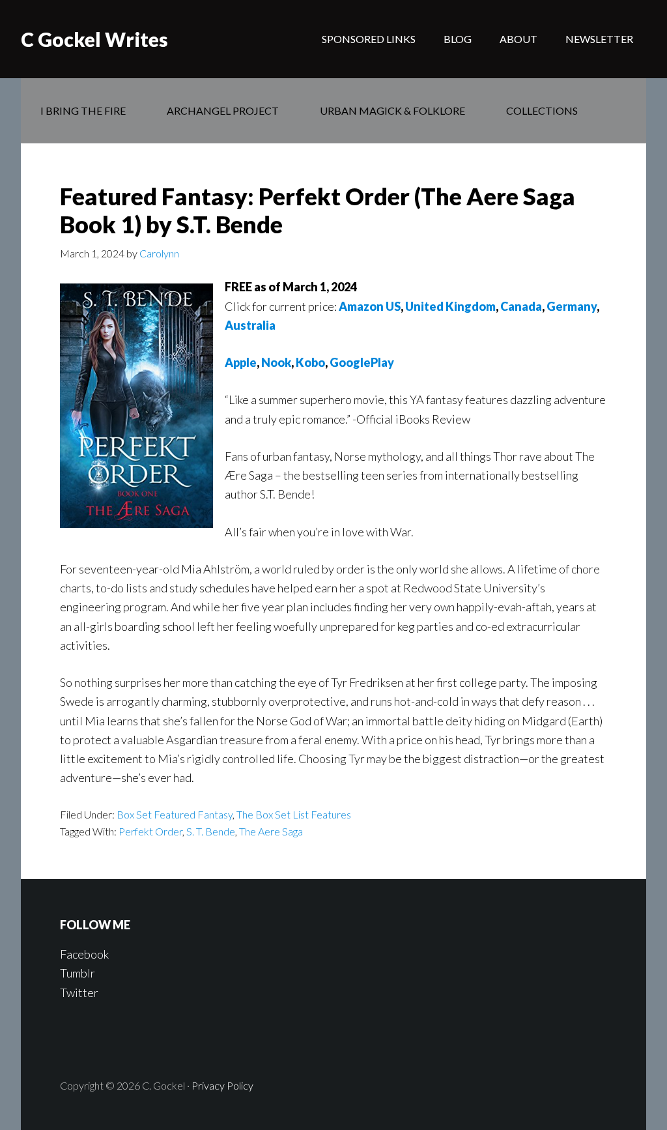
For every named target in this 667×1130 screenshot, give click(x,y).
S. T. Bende (210, 831)
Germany (571, 306)
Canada (521, 306)
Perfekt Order (150, 831)
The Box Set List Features (293, 814)
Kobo (310, 362)
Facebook (84, 954)
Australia (250, 325)
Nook (276, 362)
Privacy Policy (222, 1085)
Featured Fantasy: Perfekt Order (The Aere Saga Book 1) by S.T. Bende (317, 210)
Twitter (79, 992)
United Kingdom (450, 306)
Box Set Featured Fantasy (175, 814)
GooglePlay (362, 362)
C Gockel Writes (94, 39)
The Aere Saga (271, 831)
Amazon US (370, 306)
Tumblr (77, 973)
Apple (241, 362)
